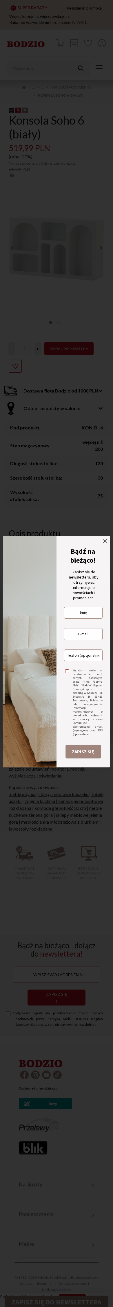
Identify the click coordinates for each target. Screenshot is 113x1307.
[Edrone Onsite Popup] (56, 653)
